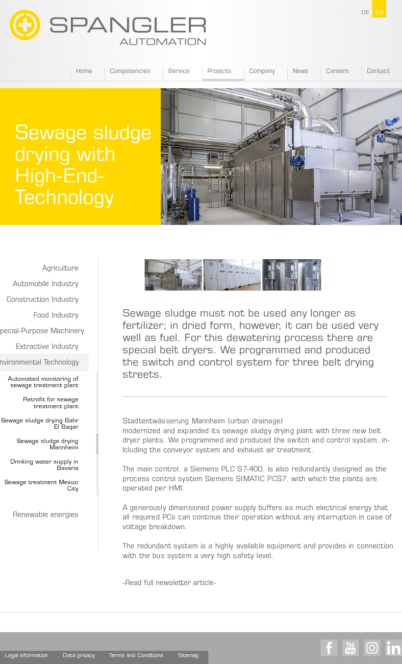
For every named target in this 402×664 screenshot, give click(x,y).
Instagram (372, 647)
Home (84, 71)
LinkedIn (393, 647)
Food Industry (55, 316)
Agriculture (60, 269)
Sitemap (188, 656)
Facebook (329, 647)
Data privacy (79, 656)
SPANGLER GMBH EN (108, 27)
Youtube (350, 647)
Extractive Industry (47, 347)
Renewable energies (45, 515)
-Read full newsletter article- (171, 583)
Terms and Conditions (136, 656)
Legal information (26, 656)
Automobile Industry (45, 284)
